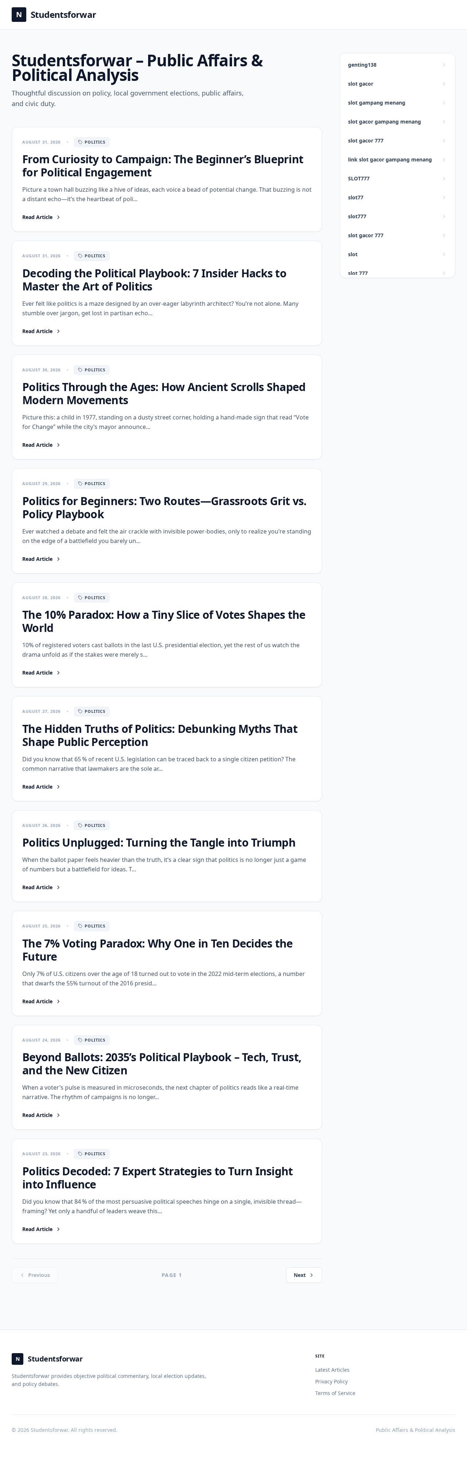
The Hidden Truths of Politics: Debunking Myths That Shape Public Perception (159, 735)
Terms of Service (335, 1393)
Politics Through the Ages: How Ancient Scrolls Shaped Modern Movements (163, 393)
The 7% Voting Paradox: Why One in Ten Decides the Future (157, 950)
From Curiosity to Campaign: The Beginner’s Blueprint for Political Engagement (162, 166)
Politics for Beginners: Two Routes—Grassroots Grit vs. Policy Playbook (164, 507)
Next (300, 1275)
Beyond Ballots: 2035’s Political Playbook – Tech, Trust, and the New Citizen (161, 1064)
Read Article (41, 217)
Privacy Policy (331, 1381)
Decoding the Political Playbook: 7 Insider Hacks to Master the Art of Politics (154, 280)
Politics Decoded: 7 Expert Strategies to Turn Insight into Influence (157, 1178)
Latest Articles (332, 1369)
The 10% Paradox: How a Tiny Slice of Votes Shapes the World (163, 621)
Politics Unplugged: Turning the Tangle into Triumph (159, 842)
